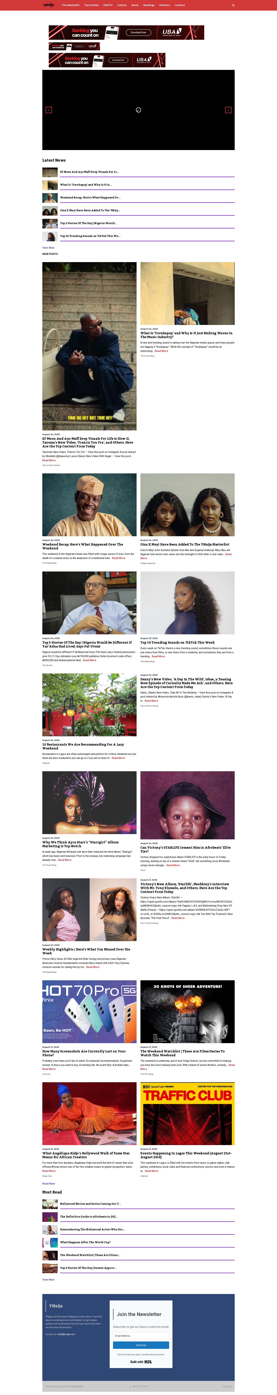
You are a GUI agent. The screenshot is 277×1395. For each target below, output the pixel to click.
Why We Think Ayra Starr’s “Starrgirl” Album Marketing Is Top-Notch (80, 844)
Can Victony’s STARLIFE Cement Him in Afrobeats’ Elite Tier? (185, 850)
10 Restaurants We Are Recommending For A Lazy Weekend (83, 746)
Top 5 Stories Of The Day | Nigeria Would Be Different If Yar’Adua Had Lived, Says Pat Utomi (87, 644)
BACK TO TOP (140, 1386)
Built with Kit (141, 1362)
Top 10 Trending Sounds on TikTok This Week (177, 642)
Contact (227, 1386)
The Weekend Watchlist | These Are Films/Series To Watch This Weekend (182, 1053)
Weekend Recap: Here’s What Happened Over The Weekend (82, 546)
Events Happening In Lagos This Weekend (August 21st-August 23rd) (186, 1155)
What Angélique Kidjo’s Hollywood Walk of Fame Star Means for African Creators (86, 1155)
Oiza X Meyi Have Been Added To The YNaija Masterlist (184, 544)
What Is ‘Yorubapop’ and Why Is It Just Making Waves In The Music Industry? (186, 335)
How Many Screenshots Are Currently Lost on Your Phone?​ (84, 1053)
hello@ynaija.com (66, 1334)
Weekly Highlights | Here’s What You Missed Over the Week (86, 951)
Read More (49, 460)
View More (48, 247)
